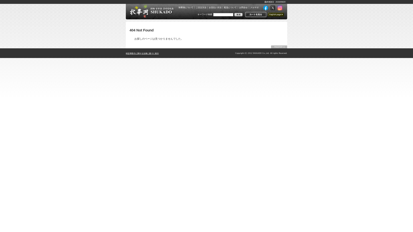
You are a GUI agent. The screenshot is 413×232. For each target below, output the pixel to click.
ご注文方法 (201, 7)
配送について (230, 7)
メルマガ (254, 7)
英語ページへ (276, 14)
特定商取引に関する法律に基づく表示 (142, 53)
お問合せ (243, 7)
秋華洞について (186, 7)
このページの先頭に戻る (279, 46)
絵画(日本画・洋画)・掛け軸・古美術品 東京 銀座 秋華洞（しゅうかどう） (151, 11)
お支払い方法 (215, 7)
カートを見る (255, 14)
